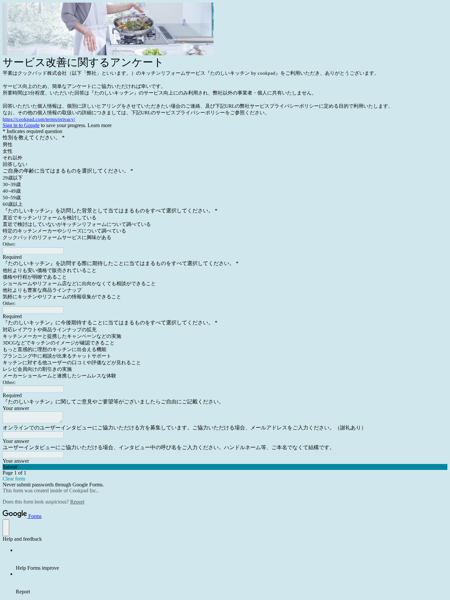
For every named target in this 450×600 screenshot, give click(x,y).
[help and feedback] (6, 527)
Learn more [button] (100, 125)
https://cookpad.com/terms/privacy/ (39, 119)
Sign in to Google (21, 125)
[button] (225, 467)
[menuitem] (231, 559)
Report (77, 502)
